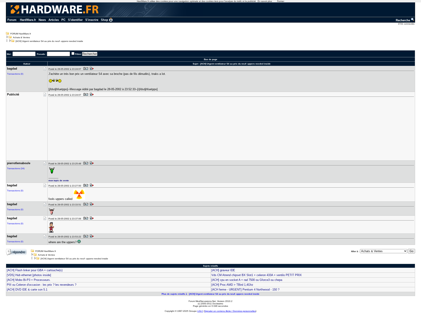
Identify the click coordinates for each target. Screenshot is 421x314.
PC (63, 20)
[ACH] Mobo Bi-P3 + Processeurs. (29, 280)
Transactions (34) (16, 168)
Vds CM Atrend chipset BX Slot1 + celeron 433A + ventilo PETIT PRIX (256, 275)
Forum (11, 20)
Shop (104, 20)
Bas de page (210, 59)
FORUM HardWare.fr (20, 33)
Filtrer (78, 54)
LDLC (200, 311)
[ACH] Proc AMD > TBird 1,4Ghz (232, 284)
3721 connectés (406, 24)
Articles (53, 20)
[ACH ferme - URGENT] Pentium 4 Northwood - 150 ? (245, 289)
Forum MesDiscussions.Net (202, 301)
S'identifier (75, 20)
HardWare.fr (28, 20)
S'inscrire (91, 20)
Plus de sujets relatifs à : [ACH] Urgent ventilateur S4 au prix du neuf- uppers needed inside (210, 294)
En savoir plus (265, 1)
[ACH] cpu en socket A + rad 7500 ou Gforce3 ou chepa (246, 280)
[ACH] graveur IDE (223, 270)
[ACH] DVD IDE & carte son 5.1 (27, 289)
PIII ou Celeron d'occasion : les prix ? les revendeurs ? (41, 284)
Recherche (403, 20)
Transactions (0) (15, 74)
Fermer (280, 1)
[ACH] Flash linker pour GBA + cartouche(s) (34, 270)
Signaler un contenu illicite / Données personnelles (230, 311)
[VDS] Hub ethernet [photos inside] (29, 275)
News (42, 20)
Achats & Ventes (21, 37)
